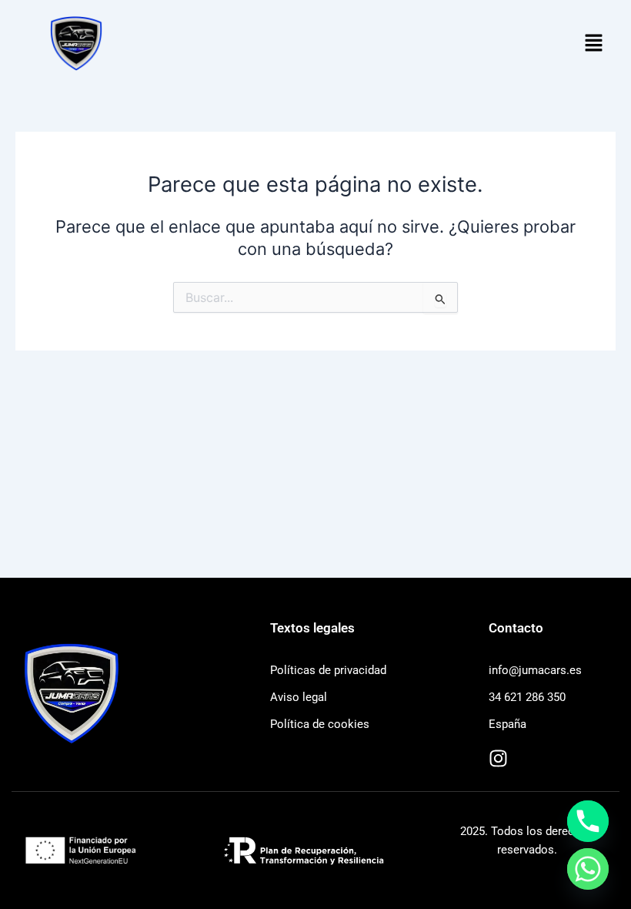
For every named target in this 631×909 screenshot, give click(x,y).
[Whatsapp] (588, 869)
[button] (594, 43)
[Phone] (588, 821)
